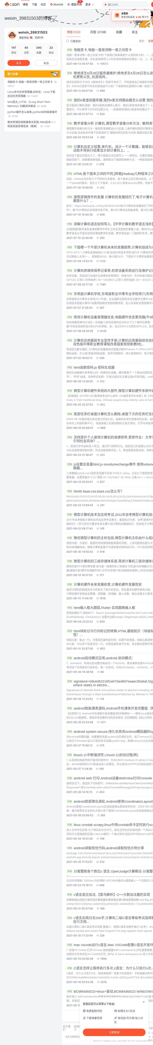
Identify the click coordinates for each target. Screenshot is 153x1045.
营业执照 (122, 1040)
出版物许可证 (110, 1040)
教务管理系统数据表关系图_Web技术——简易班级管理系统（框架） (31, 124)
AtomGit (58, 4)
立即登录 (114, 1032)
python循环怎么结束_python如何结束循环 (32, 114)
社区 (43, 4)
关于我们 (67, 1028)
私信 (46, 63)
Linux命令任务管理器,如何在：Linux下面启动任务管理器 (31, 93)
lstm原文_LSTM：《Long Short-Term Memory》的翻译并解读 (28, 103)
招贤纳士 (78, 1028)
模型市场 (76, 4)
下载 (34, 4)
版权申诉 (97, 1040)
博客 (25, 4)
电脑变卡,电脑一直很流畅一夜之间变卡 (30, 83)
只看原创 (75, 41)
